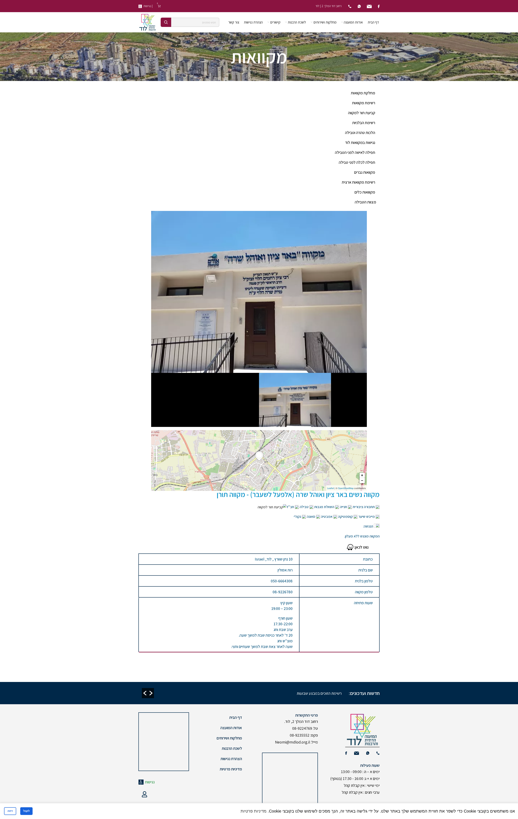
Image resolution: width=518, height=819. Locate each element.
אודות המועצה (231, 727)
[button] (145, 693)
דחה (10, 811)
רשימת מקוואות (363, 102)
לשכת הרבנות (232, 748)
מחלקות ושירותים (229, 738)
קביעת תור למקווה (361, 112)
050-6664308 (282, 581)
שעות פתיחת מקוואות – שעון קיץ (300, 693)
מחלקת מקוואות (363, 93)
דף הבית (235, 717)
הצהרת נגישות (231, 758)
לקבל (26, 811)
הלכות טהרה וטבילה (360, 132)
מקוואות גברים (364, 172)
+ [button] (362, 475)
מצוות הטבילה (365, 202)
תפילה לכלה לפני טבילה (357, 162)
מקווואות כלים (365, 192)
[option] (228, 693)
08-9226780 (283, 592)
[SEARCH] (166, 22)
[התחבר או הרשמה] (144, 794)
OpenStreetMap (345, 488)
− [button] (362, 480)
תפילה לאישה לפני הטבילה (355, 152)
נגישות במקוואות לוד (360, 142)
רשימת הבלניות (363, 122)
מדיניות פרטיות (231, 769)
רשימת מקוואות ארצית (358, 182)
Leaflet (330, 488)
